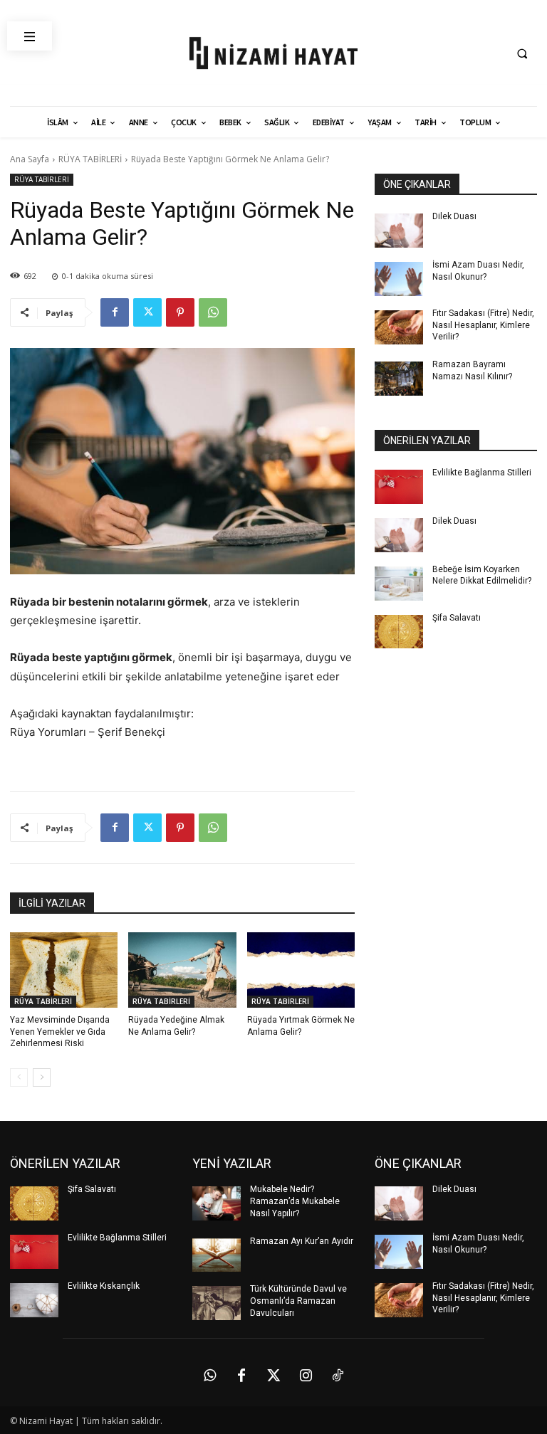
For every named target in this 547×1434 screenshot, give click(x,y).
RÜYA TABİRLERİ (90, 159)
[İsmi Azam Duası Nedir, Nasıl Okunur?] (399, 279)
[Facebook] (114, 312)
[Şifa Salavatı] (399, 632)
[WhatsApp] (213, 312)
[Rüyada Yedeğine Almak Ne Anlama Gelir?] (182, 970)
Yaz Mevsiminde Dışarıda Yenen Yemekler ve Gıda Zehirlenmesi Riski (60, 1032)
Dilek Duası (454, 216)
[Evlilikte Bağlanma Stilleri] (399, 487)
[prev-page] (19, 1077)
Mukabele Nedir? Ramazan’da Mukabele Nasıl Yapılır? (295, 1201)
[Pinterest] (180, 312)
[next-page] (42, 1077)
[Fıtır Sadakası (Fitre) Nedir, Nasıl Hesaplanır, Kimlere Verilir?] (399, 327)
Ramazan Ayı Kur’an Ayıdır (301, 1241)
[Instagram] (305, 1376)
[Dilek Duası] (399, 230)
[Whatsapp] (209, 1376)
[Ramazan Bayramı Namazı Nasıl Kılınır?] (399, 379)
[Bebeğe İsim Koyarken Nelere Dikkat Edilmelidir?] (399, 583)
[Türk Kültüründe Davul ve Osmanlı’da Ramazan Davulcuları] (216, 1303)
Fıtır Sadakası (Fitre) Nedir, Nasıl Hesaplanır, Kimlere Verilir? (483, 325)
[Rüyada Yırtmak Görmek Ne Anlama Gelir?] (301, 970)
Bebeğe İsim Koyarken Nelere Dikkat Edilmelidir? (481, 575)
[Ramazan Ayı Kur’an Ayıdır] (216, 1255)
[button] (522, 53)
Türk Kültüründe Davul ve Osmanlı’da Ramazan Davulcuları (298, 1301)
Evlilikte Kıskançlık (104, 1286)
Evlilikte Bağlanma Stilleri (481, 473)
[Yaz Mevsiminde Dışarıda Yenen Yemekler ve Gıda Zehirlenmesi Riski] (64, 970)
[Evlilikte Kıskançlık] (34, 1300)
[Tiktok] (337, 1376)
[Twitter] (147, 312)
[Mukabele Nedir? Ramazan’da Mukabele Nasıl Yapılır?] (216, 1203)
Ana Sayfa (29, 159)
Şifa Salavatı (456, 618)
